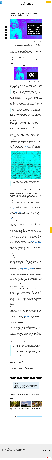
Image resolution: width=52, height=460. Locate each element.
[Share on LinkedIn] (32, 378)
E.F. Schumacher (26, 146)
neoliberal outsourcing (31, 269)
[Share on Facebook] (19, 378)
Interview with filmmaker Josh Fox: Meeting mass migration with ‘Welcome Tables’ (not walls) (25, 408)
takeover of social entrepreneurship (27, 268)
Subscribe (46, 448)
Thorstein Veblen (26, 84)
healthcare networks (18, 212)
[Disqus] (26, 428)
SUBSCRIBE (49, 2)
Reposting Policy (5, 452)
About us (33, 448)
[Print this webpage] (39, 378)
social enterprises (32, 241)
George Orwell (15, 208)
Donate (41, 448)
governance (36, 329)
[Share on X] (26, 378)
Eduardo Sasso (13, 17)
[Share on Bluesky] (13, 378)
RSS (49, 448)
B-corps (30, 240)
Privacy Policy (10, 452)
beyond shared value (27, 316)
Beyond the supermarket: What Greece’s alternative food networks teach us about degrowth (37, 408)
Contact (38, 448)
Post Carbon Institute (49, 5)
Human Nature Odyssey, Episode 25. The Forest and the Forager (15, 408)
